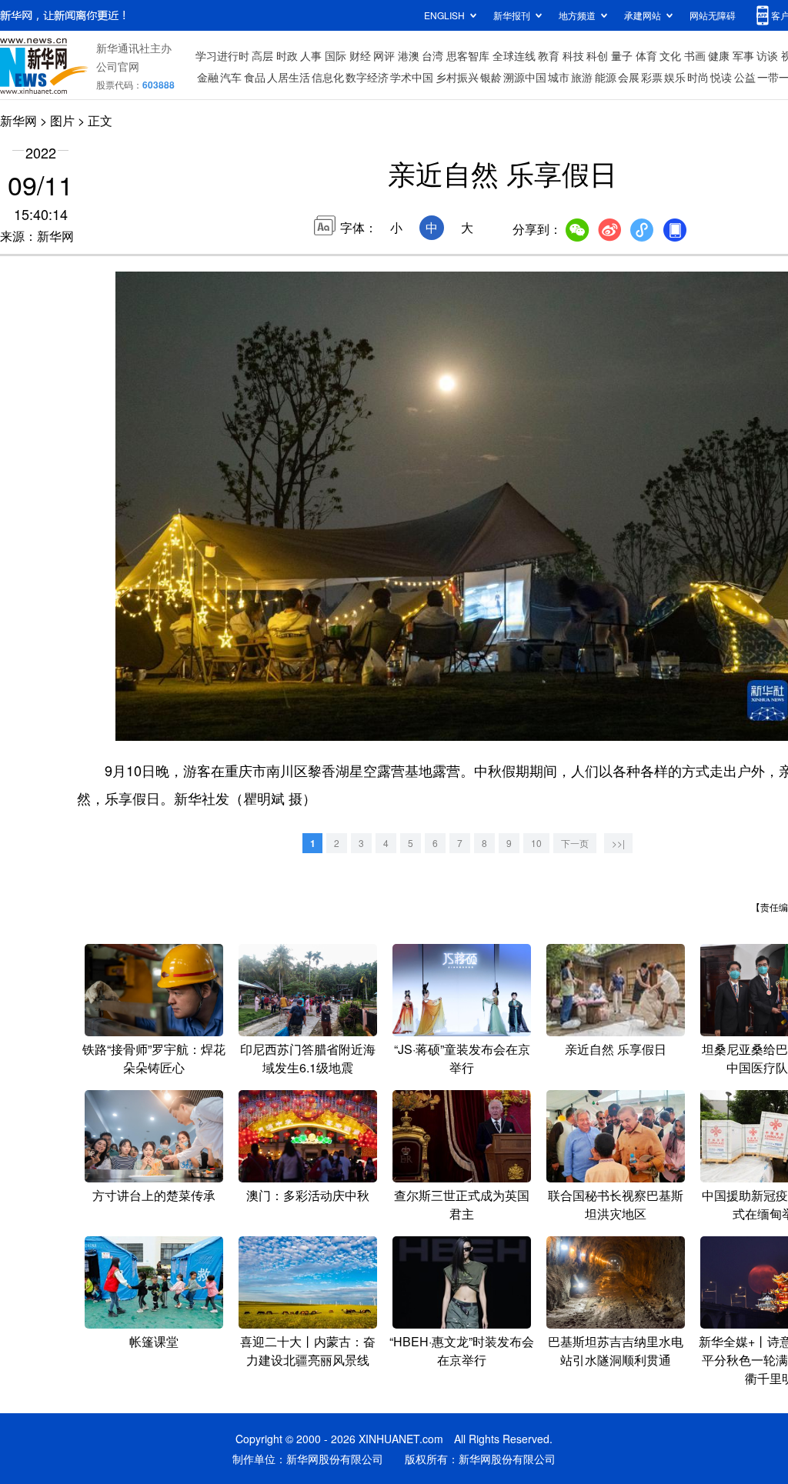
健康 (719, 55)
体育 (646, 55)
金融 (208, 77)
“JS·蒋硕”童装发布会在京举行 (462, 1058)
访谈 (767, 55)
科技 (573, 55)
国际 (335, 55)
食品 (254, 77)
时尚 (698, 77)
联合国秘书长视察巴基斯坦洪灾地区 (615, 1204)
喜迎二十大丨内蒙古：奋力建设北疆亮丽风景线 (308, 1350)
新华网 (18, 120)
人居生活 (288, 77)
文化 (670, 55)
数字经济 (367, 77)
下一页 (575, 842)
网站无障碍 (713, 15)
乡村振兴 (457, 77)
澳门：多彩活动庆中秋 (307, 1195)
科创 (597, 55)
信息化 (328, 77)
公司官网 (117, 66)
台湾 (432, 55)
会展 (628, 77)
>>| (618, 842)
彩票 (652, 77)
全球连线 (514, 55)
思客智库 (467, 55)
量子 (622, 55)
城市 (558, 77)
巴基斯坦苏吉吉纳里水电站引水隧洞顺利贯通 (615, 1350)
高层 (262, 55)
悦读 (721, 77)
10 (536, 842)
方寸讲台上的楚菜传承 (153, 1195)
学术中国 (411, 77)
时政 (287, 55)
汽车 (231, 77)
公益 (745, 77)
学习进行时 (222, 55)
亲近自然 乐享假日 (615, 1049)
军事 (743, 55)
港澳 (408, 55)
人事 (311, 55)
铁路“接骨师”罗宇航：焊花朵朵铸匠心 (153, 1058)
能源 (605, 77)
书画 (695, 55)
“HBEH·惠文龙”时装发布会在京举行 (461, 1350)
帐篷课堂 (154, 1341)
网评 (384, 55)
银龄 (491, 77)
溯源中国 (524, 77)
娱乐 (675, 77)
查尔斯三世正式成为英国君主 (461, 1204)
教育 (548, 55)
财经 (360, 55)
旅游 (582, 77)
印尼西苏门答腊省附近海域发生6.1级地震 (308, 1058)
